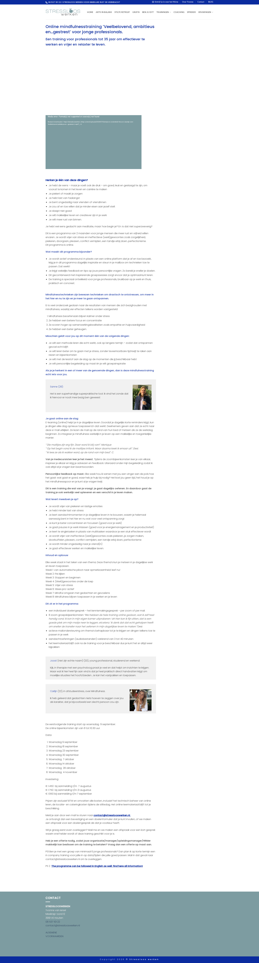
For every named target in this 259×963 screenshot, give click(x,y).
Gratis (136, 12)
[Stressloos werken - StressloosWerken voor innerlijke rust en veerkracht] (63, 12)
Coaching (179, 12)
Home (90, 12)
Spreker (191, 12)
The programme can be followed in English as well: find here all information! (97, 866)
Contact (200, 2)
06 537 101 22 (53, 921)
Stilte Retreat (122, 12)
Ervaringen (204, 12)
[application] (93, 142)
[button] (165, 1)
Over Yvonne (187, 2)
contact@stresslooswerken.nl (63, 925)
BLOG (210, 2)
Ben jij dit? (148, 12)
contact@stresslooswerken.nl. (112, 815)
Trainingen (162, 12)
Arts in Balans (104, 12)
